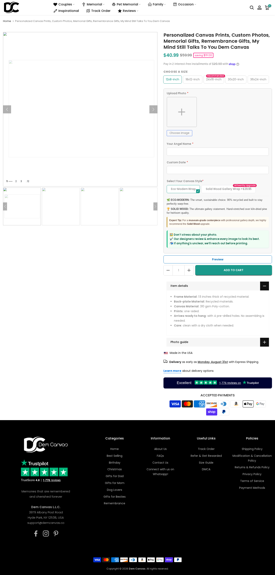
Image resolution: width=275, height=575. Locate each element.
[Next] (153, 109)
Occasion (186, 4)
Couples (65, 4)
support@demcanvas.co (45, 523)
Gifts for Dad (115, 476)
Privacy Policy (252, 474)
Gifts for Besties (114, 497)
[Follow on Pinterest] (56, 533)
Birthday (114, 463)
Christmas (114, 469)
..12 (27, 181)
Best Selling (114, 456)
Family (158, 4)
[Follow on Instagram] (46, 533)
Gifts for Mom (114, 483)
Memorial (94, 4)
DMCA (206, 469)
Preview (217, 259)
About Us (160, 449)
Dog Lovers (114, 490)
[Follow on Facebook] (36, 533)
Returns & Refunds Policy (252, 467)
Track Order (101, 10)
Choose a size (175, 72)
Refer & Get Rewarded (206, 456)
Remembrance (114, 503)
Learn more (172, 371)
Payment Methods (252, 488)
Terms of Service (252, 481)
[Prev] (7, 109)
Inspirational (68, 10)
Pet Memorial (127, 4)
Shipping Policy (252, 449)
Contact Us (160, 463)
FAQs (160, 456)
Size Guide (206, 463)
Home (7, 21)
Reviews (129, 10)
